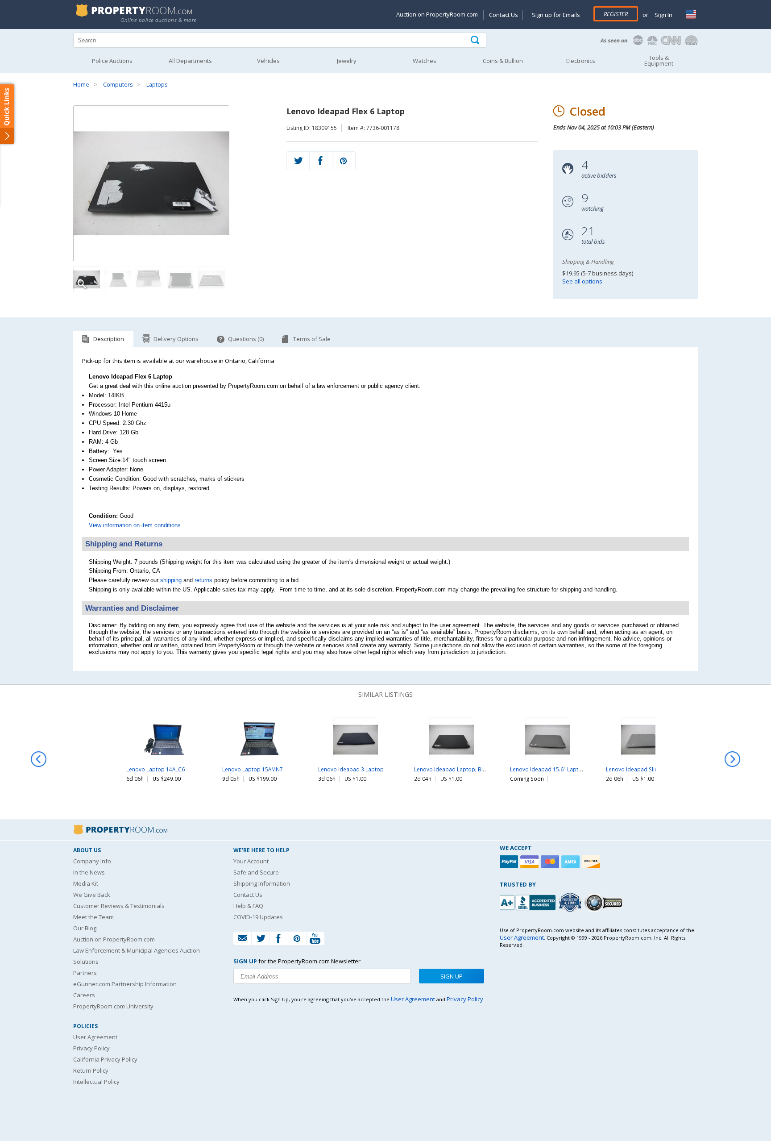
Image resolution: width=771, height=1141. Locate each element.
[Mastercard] (551, 861)
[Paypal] (510, 861)
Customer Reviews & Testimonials (119, 906)
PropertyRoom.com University (113, 1006)
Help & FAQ (248, 906)
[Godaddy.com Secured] (604, 902)
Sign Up (451, 976)
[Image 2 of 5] (117, 279)
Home (81, 84)
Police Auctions (112, 61)
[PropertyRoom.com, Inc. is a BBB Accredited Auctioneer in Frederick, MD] (529, 901)
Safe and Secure (256, 872)
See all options (582, 281)
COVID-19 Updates (258, 917)
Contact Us (503, 15)
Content (8, 113)
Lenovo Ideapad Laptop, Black (452, 769)
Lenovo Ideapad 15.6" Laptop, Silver (556, 769)
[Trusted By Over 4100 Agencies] (571, 902)
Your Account (251, 861)
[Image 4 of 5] (180, 279)
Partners (85, 973)
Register (616, 14)
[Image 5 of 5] (211, 279)
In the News (89, 872)
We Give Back (91, 895)
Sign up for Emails (556, 15)
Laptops (156, 84)
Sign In (662, 15)
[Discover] (592, 861)
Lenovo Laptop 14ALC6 (155, 769)
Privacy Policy (91, 1048)
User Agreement (95, 1037)
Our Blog (84, 928)
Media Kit (85, 883)
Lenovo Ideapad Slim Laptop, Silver (651, 769)
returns (203, 580)
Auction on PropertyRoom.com (437, 14)
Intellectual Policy (96, 1082)
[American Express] (571, 861)
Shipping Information (261, 883)
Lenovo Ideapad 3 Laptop (351, 769)
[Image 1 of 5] (172, 183)
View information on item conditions (135, 525)
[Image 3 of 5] (149, 279)
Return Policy (90, 1070)
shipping (171, 580)
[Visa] (530, 861)
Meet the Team (93, 917)
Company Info (92, 861)
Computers (118, 84)
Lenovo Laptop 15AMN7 (252, 769)
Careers (84, 995)
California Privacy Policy (105, 1059)
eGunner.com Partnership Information (125, 984)
